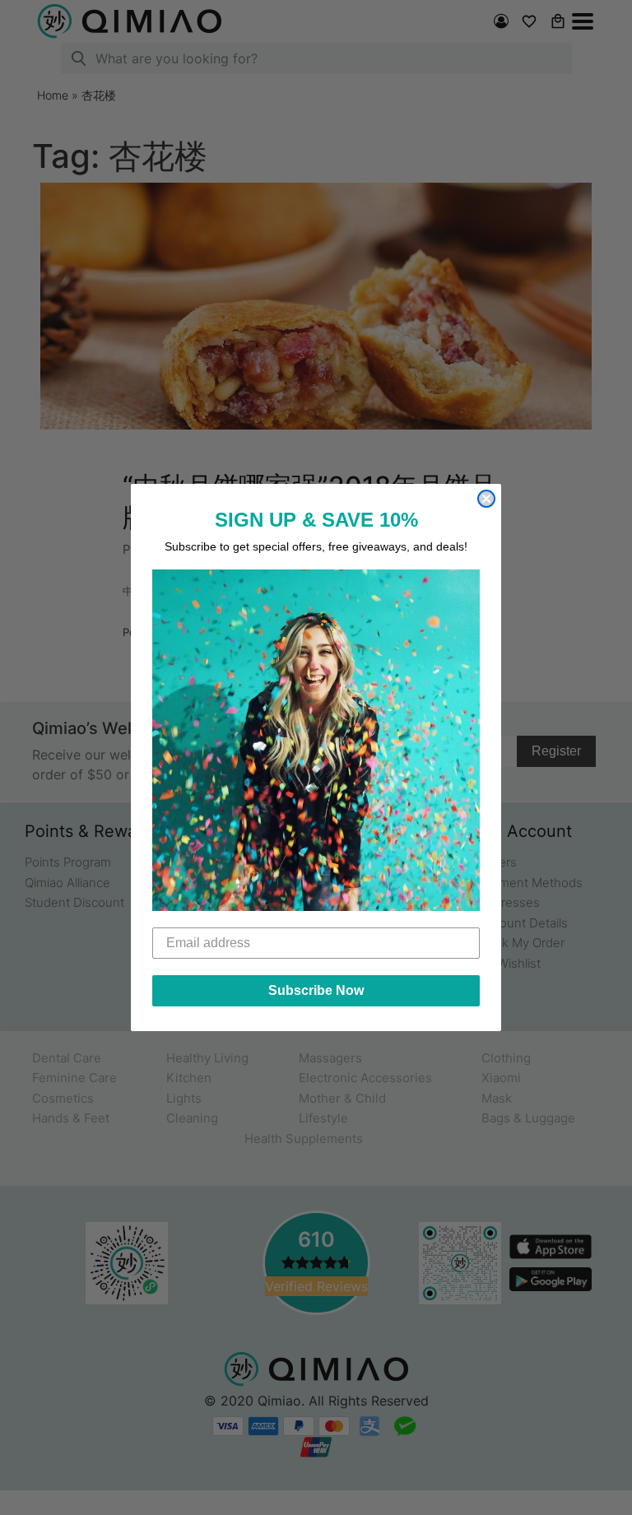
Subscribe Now (316, 990)
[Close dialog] (486, 498)
